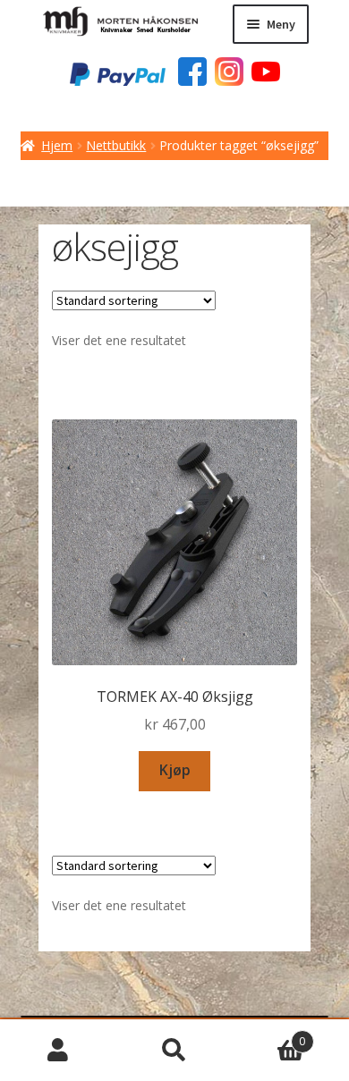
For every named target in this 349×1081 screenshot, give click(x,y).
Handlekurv (269, 1035)
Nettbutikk (116, 145)
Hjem (56, 145)
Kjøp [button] (175, 770)
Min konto (58, 1050)
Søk (174, 1050)
